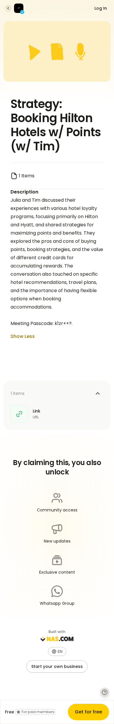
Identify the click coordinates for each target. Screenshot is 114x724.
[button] (57, 651)
